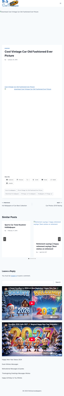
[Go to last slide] (4, 239)
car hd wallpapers (10, 190)
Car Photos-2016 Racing (54, 204)
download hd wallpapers (12, 193)
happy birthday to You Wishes (12, 378)
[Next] (59, 239)
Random (7, 48)
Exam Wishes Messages (10, 364)
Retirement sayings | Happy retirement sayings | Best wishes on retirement (47, 246)
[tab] (28, 258)
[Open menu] (60, 3)
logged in (14, 276)
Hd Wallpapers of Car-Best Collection (14, 204)
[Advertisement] (32, 73)
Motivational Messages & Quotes (13, 369)
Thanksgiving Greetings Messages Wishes (16, 373)
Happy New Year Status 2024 (12, 359)
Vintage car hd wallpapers (28, 193)
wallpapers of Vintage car (45, 193)
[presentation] (48, 230)
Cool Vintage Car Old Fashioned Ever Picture (20, 87)
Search (58, 282)
